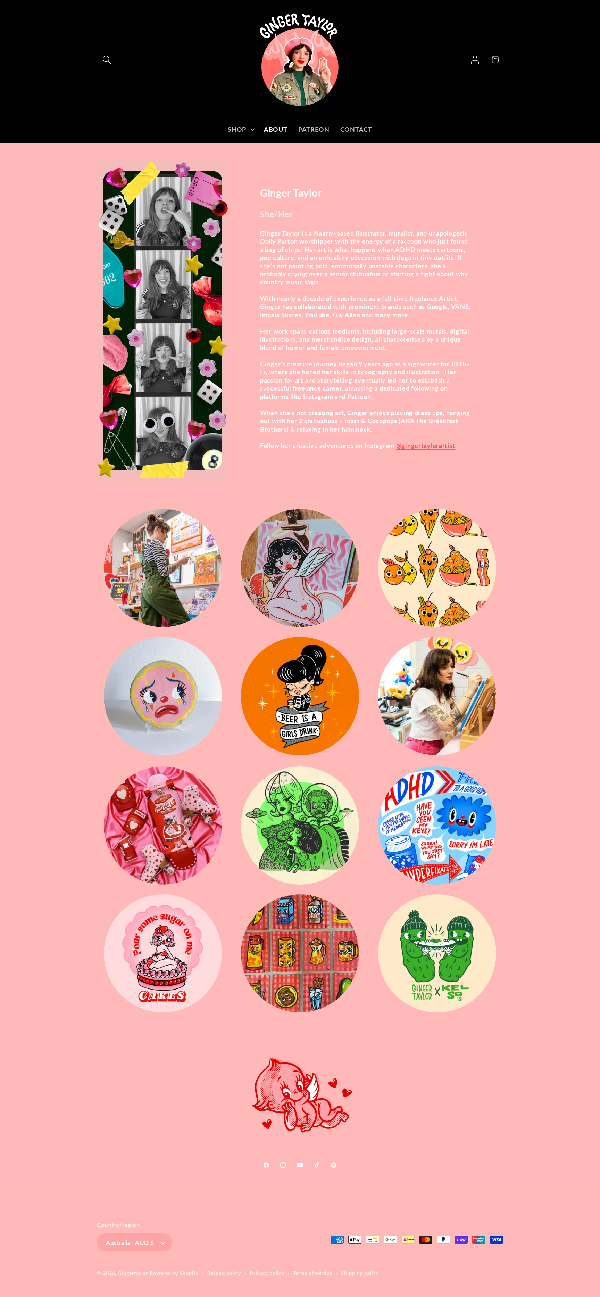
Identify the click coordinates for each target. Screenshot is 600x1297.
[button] (107, 59)
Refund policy (224, 1273)
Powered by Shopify (174, 1273)
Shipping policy (360, 1273)
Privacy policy (267, 1273)
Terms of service (312, 1273)
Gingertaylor (133, 1273)
